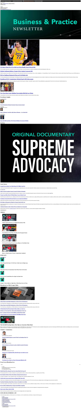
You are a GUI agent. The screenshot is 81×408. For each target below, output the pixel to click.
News (1, 3)
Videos (7, 3)
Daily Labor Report (5, 404)
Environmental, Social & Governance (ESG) (8, 405)
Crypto (3, 403)
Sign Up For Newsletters (4, 7)
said (50, 193)
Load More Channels (5, 406)
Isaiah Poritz (3, 189)
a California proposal (12, 208)
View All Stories (3, 210)
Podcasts (4, 3)
